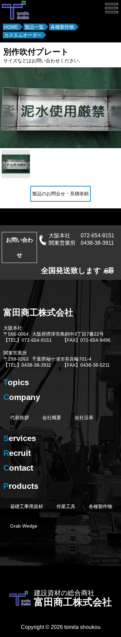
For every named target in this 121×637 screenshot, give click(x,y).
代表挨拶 (19, 417)
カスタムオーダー (23, 35)
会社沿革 (84, 417)
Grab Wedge (23, 526)
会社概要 (51, 417)
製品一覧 (34, 27)
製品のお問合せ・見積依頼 (60, 193)
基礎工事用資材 (26, 506)
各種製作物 (62, 27)
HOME (11, 27)
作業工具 (65, 506)
